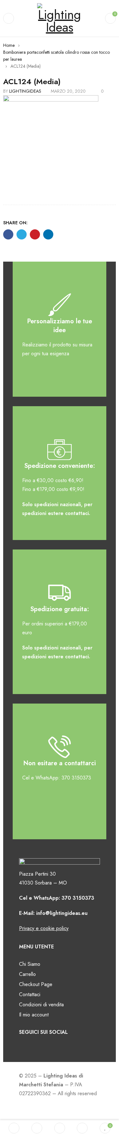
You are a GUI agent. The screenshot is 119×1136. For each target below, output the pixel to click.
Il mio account (34, 1014)
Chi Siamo (29, 964)
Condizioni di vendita (41, 1004)
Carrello (27, 974)
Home (9, 45)
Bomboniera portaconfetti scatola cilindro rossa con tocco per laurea (56, 55)
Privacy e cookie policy (44, 928)
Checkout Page (35, 984)
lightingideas (25, 91)
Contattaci (29, 994)
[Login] (82, 1128)
